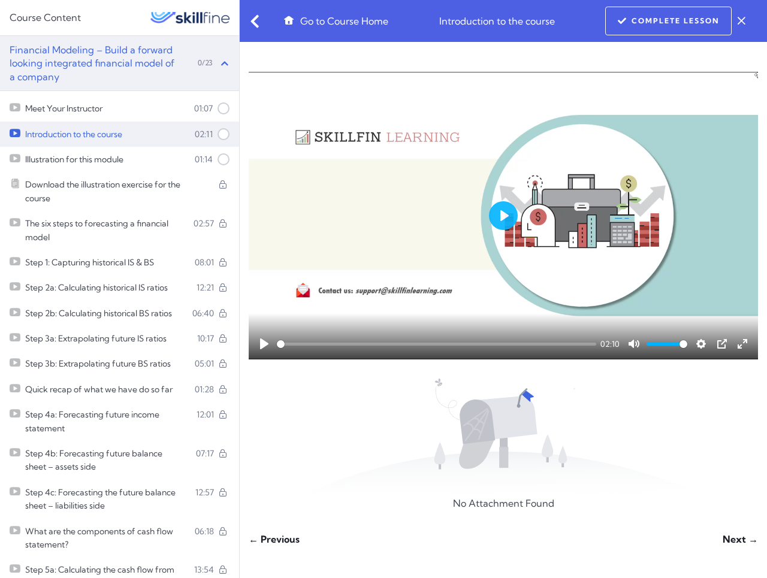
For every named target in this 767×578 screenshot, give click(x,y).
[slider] (436, 344)
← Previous (274, 539)
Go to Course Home (343, 21)
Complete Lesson (675, 20)
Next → (740, 539)
